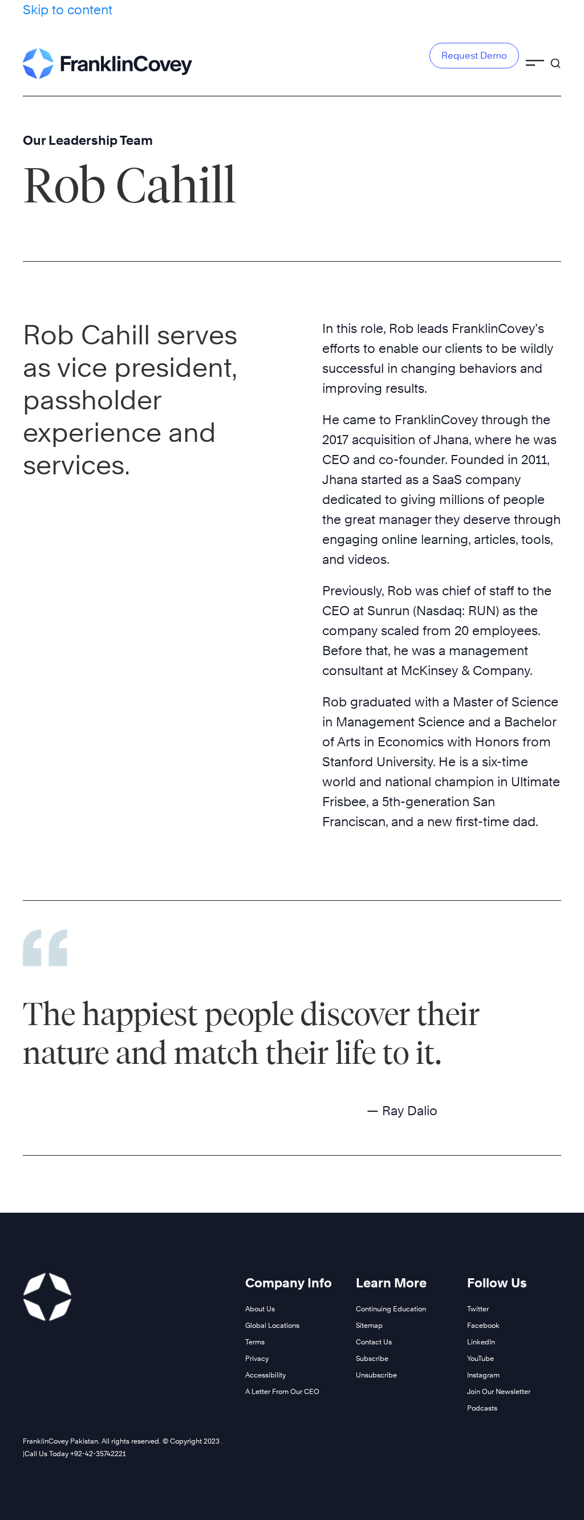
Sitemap (369, 1325)
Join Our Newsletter (498, 1391)
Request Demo (474, 55)
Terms (255, 1342)
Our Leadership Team (88, 140)
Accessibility (265, 1375)
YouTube (480, 1358)
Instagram (483, 1375)
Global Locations (272, 1325)
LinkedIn (481, 1342)
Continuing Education (391, 1308)
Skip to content (67, 9)
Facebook (483, 1325)
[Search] (555, 58)
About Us (260, 1308)
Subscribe (372, 1358)
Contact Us (374, 1342)
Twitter (478, 1308)
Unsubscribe (376, 1375)
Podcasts (482, 1408)
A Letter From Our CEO (282, 1391)
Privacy (257, 1358)
